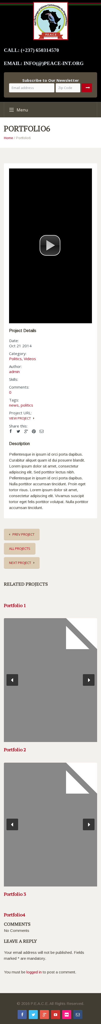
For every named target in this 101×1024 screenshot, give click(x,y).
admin (14, 371)
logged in (34, 972)
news (14, 405)
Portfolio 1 (15, 605)
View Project (20, 418)
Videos (30, 358)
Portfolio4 (14, 915)
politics (27, 405)
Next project (20, 562)
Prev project (23, 534)
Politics (15, 358)
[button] (50, 245)
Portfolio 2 (15, 749)
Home (8, 138)
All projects (19, 548)
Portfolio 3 (15, 894)
